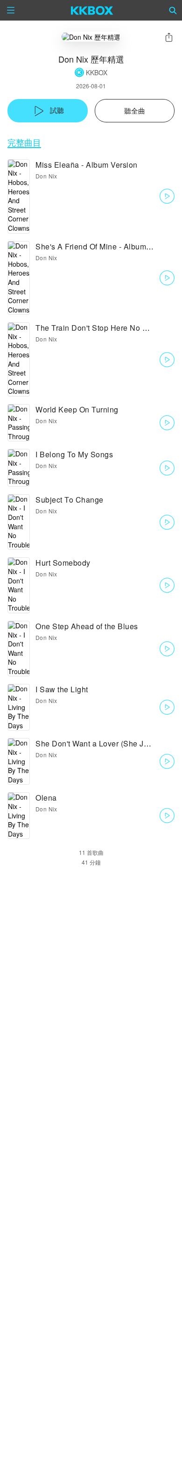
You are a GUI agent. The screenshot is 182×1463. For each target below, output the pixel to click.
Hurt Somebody (63, 562)
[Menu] (10, 10)
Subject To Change (69, 499)
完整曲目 (24, 142)
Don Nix (46, 176)
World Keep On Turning (77, 409)
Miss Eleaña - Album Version (86, 164)
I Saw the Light (61, 689)
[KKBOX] (92, 10)
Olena (46, 797)
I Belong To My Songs (74, 454)
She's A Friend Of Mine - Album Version (105, 246)
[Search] (173, 10)
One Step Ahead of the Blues (86, 626)
